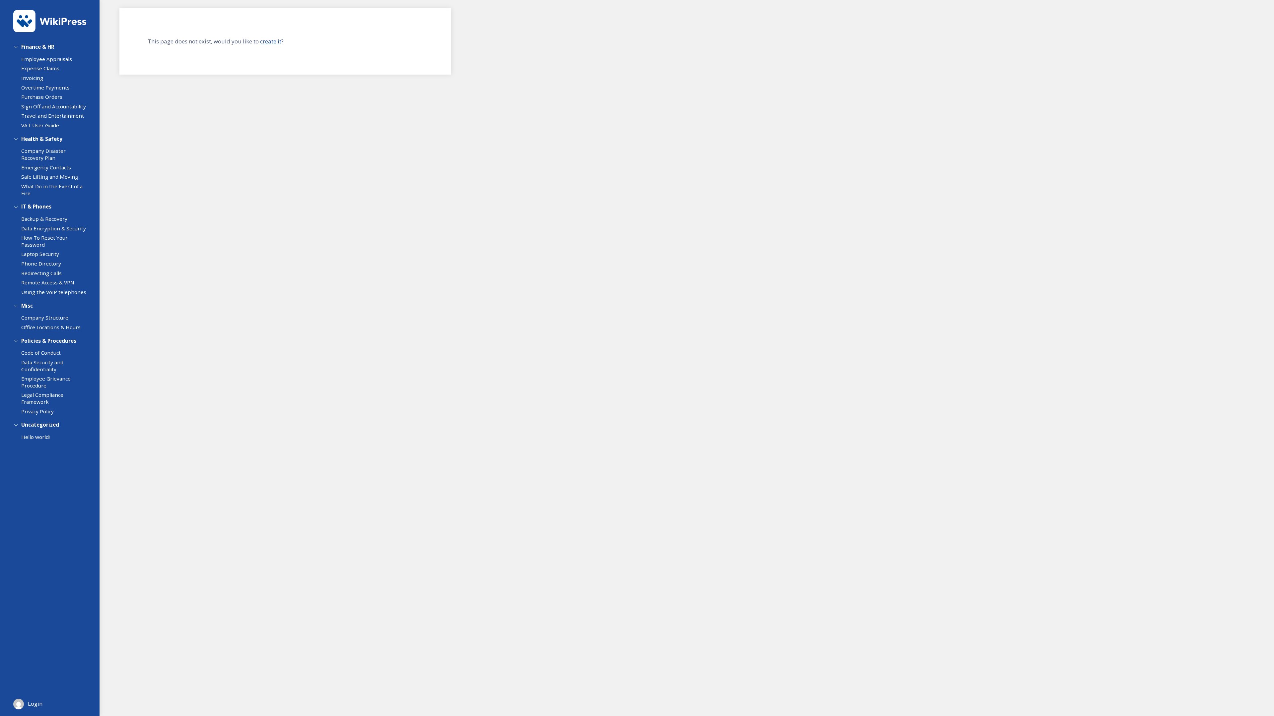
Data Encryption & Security (53, 228)
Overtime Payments (45, 87)
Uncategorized (40, 424)
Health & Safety (41, 139)
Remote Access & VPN (47, 282)
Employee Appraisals (46, 59)
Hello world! (35, 437)
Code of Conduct (41, 352)
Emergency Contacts (46, 167)
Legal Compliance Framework (42, 398)
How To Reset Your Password (44, 241)
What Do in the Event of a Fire (52, 190)
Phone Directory (41, 263)
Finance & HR (37, 46)
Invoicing (32, 78)
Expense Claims (40, 68)
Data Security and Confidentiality (42, 366)
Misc (27, 305)
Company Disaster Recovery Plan (43, 154)
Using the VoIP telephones (53, 292)
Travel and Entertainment (52, 115)
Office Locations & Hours (51, 327)
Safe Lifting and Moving (49, 176)
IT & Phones (36, 206)
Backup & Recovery (44, 218)
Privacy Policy (37, 411)
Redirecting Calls (41, 273)
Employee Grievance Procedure (46, 382)
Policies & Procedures (48, 340)
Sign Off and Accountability (53, 106)
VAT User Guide (40, 125)
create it (270, 41)
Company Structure (44, 317)
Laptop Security (40, 254)
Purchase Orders (41, 96)
